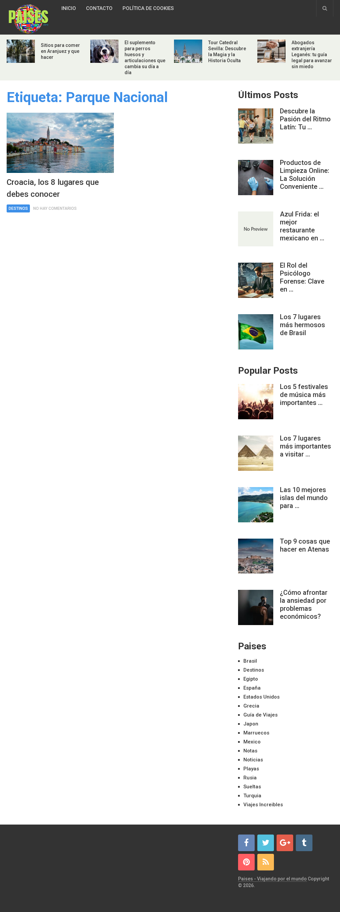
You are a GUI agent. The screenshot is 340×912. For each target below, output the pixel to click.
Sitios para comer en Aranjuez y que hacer (60, 51)
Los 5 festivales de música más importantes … (304, 395)
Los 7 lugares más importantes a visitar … (305, 446)
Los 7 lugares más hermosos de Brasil (302, 325)
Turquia (252, 796)
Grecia (251, 706)
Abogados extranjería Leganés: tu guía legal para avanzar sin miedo (312, 54)
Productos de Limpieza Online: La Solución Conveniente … (304, 175)
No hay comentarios (55, 208)
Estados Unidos (261, 697)
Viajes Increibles (263, 805)
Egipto (250, 679)
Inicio (68, 8)
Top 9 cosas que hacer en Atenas (305, 545)
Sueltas (252, 787)
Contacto (99, 8)
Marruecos (256, 733)
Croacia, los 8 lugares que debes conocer (53, 188)
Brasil (250, 661)
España (252, 688)
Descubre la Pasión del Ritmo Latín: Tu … (305, 119)
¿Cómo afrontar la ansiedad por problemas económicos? (303, 604)
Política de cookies (148, 8)
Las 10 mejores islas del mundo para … (304, 498)
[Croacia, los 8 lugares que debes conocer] (60, 143)
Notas (250, 751)
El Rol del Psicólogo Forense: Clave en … (302, 277)
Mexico (252, 742)
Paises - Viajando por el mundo (272, 878)
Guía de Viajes (260, 715)
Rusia (250, 778)
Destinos (18, 208)
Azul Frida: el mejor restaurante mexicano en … (302, 226)
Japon (250, 724)
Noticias (253, 760)
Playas (251, 769)
